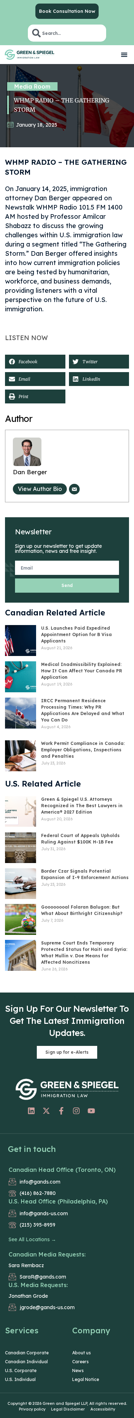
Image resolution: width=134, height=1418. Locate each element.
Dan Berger (30, 472)
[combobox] (67, 33)
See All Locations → (32, 1239)
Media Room (32, 86)
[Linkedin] (31, 1111)
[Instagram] (76, 1111)
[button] (124, 54)
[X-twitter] (46, 1111)
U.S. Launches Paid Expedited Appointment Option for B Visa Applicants (76, 634)
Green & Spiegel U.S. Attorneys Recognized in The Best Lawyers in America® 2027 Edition (82, 806)
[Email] (74, 489)
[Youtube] (91, 1111)
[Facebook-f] (61, 1111)
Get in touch (32, 1149)
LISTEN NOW (26, 338)
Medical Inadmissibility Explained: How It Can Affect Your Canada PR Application (81, 671)
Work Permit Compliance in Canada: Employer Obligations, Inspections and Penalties (83, 750)
